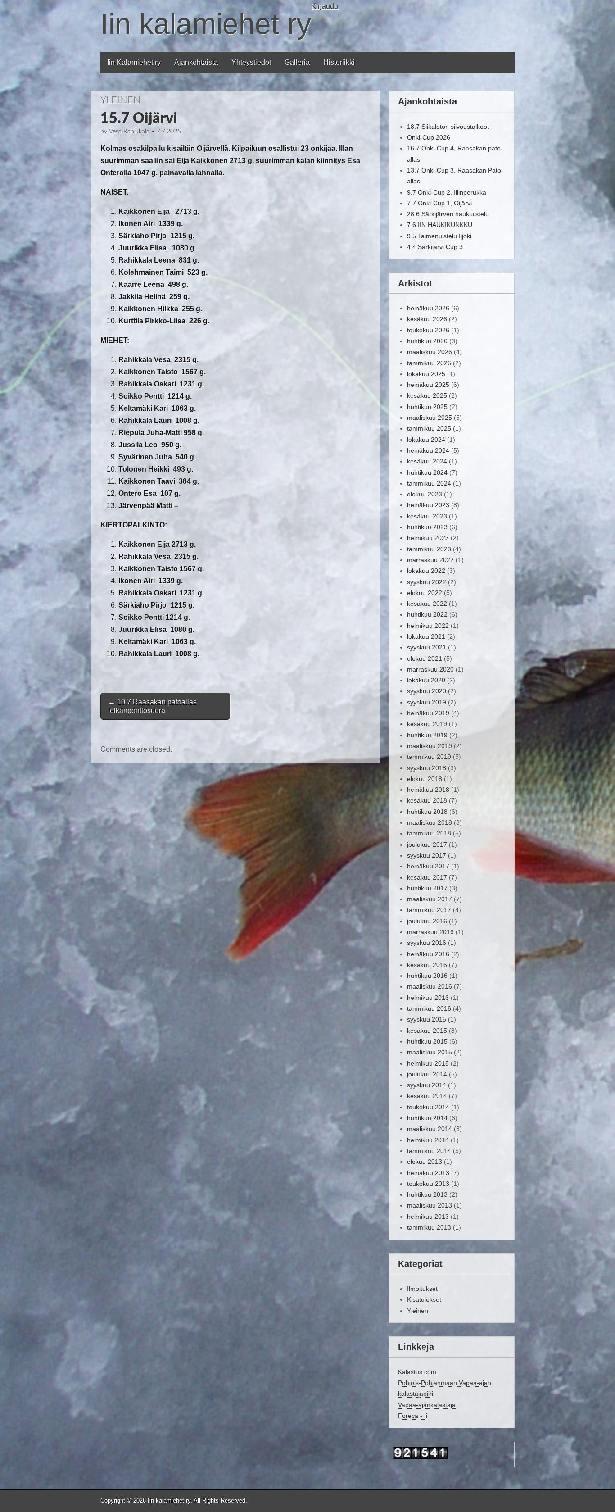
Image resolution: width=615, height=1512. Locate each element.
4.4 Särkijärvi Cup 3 (435, 246)
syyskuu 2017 (426, 855)
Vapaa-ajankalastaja (427, 1404)
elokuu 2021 (424, 658)
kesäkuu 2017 (427, 877)
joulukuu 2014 (427, 1074)
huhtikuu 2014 (427, 1118)
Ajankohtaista (196, 62)
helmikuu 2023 (428, 537)
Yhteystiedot (251, 62)
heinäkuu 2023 (428, 505)
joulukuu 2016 (427, 921)
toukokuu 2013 (428, 1183)
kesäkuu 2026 (427, 318)
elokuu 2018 (424, 778)
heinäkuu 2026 (428, 308)
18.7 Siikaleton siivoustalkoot (448, 126)
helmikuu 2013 (428, 1216)
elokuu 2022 (424, 592)
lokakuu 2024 (426, 439)
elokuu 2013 (424, 1161)
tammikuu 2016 (429, 1008)
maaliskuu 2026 (429, 351)
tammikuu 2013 (429, 1227)
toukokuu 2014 (428, 1107)
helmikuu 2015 (428, 1063)
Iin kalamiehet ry (205, 24)
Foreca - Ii (412, 1415)
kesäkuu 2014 (427, 1095)
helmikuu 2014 (428, 1140)
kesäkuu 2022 (427, 603)
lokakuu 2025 (426, 373)
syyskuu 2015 (426, 1019)
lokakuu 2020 (426, 680)
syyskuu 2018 (426, 768)
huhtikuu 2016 (427, 975)
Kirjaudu (324, 6)
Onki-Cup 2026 (428, 137)
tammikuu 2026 (429, 363)
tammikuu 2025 (429, 428)
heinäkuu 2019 (428, 713)
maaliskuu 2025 (429, 417)
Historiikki (339, 62)
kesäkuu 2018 (427, 800)
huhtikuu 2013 (427, 1194)
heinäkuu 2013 (428, 1172)
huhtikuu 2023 (427, 527)
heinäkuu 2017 (428, 866)
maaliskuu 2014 (429, 1128)
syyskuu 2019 (426, 702)
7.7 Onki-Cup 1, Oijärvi (439, 203)
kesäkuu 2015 (427, 1030)
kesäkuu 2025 (427, 395)
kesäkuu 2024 (427, 461)
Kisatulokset (424, 1299)
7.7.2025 (169, 131)
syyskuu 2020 (426, 691)
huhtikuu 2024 (427, 472)
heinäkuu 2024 (428, 450)
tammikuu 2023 (429, 549)
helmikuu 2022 (428, 625)
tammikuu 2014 (429, 1150)
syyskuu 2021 (426, 647)
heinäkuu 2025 (428, 384)
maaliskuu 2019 (429, 745)
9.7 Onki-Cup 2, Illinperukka (446, 192)
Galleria (297, 62)
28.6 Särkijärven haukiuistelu (448, 214)
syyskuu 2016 (426, 942)
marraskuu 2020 (430, 669)
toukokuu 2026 (428, 330)
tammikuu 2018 (429, 833)
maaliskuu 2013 (429, 1205)
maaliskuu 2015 (429, 1052)
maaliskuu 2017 (429, 899)
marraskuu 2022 (430, 559)
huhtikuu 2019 (427, 735)
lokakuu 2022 (426, 570)
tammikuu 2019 (429, 756)
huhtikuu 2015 (427, 1041)
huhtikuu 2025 (427, 406)
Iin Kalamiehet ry (134, 62)
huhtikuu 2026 (427, 341)
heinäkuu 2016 (428, 954)
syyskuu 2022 (426, 582)
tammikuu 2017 (429, 909)
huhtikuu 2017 (427, 888)
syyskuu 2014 (426, 1085)
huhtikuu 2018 (427, 811)
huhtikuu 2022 (427, 614)
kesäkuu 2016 (427, 964)
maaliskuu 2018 (429, 822)
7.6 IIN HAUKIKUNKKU (439, 224)
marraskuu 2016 (430, 931)
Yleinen (120, 100)
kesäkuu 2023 (427, 516)
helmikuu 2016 (428, 997)
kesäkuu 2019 (427, 723)
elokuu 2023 (424, 494)
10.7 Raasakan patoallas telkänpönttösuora (152, 706)
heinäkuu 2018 (428, 789)
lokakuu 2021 (426, 636)
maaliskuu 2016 (429, 986)
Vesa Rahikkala (129, 131)
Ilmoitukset (422, 1288)
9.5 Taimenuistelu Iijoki (439, 236)
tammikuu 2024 (429, 483)
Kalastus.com (417, 1372)
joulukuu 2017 (427, 844)
